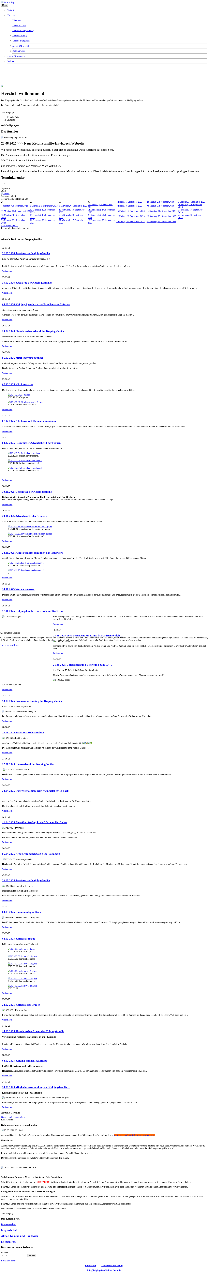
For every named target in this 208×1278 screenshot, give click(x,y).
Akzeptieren (5, 645)
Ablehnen (15, 645)
